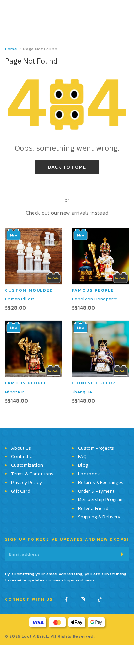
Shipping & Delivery (99, 517)
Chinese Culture (95, 383)
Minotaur (14, 392)
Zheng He (82, 392)
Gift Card (20, 491)
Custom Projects (96, 448)
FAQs (83, 456)
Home (11, 49)
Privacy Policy (26, 482)
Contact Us (23, 456)
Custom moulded (29, 290)
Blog (83, 465)
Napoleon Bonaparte (94, 299)
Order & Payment (96, 491)
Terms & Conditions (32, 474)
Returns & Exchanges (101, 482)
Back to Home (67, 167)
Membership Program (101, 500)
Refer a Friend (93, 508)
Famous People (93, 290)
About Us (21, 448)
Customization (27, 465)
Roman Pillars (20, 299)
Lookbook (89, 474)
